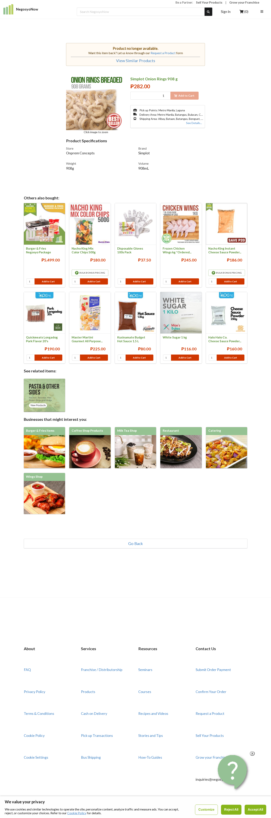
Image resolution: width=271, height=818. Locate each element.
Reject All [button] (231, 809)
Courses (144, 691)
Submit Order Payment (213, 669)
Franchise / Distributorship (101, 669)
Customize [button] (206, 809)
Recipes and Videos (153, 713)
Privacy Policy (34, 691)
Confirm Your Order (211, 691)
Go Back (135, 544)
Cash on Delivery (94, 713)
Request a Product (163, 53)
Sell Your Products (209, 2)
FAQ (27, 669)
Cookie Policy (34, 735)
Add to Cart (48, 281)
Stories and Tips (150, 735)
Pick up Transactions (97, 735)
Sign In (226, 12)
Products (88, 691)
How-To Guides (150, 757)
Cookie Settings (36, 757)
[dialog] (135, 807)
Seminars (145, 669)
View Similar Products (135, 61)
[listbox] (262, 12)
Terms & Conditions (39, 713)
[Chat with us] (233, 772)
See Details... (194, 123)
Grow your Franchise (244, 2)
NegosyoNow (27, 9)
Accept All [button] (255, 809)
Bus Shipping (91, 757)
